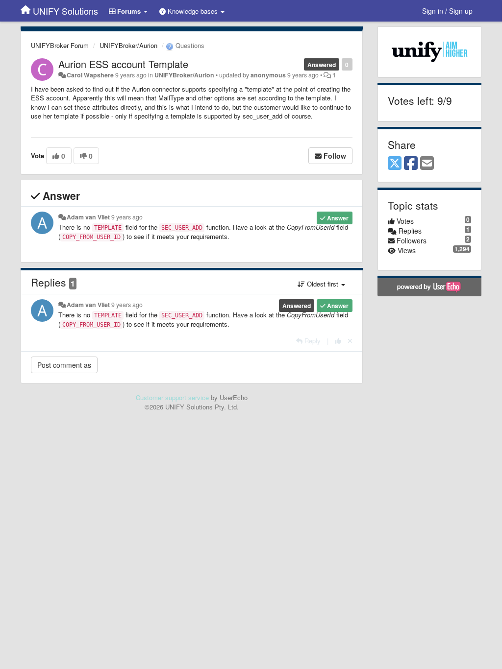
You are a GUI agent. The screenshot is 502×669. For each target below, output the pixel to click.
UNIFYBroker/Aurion (128, 45)
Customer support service (172, 397)
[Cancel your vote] (350, 340)
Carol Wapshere (90, 75)
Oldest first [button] (322, 283)
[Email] (427, 163)
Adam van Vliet (88, 217)
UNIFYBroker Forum (60, 45)
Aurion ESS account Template (123, 64)
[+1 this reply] (338, 340)
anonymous (268, 75)
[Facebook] (411, 163)
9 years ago (127, 217)
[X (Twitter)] (395, 163)
